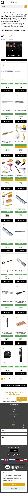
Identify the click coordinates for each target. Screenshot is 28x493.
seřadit (8, 60)
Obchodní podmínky (14, 414)
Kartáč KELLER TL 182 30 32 (7, 271)
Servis (14, 411)
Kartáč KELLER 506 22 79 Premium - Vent (7, 142)
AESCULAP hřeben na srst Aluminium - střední (20, 209)
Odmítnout (14, 488)
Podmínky (17, 447)
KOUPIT (8, 90)
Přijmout (14, 484)
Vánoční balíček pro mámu (20, 175)
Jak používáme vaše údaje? (20, 401)
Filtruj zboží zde (21, 60)
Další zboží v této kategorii (14, 386)
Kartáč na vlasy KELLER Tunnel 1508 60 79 (20, 302)
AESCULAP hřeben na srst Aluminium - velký (7, 241)
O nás (14, 416)
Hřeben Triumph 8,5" (7, 110)
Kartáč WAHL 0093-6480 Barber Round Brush (7, 333)
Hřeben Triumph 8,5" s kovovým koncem (20, 80)
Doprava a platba (14, 404)
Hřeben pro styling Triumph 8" (20, 111)
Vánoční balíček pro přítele (20, 141)
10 (24, 378)
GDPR (14, 421)
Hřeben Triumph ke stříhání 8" (7, 80)
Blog (14, 406)
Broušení (14, 409)
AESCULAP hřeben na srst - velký (21, 271)
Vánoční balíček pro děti (7, 208)
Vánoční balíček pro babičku (7, 175)
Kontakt (14, 419)
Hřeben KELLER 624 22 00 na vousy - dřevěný (20, 333)
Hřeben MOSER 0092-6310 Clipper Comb (20, 363)
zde (14, 480)
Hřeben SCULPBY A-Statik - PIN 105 (21, 241)
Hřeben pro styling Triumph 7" (7, 302)
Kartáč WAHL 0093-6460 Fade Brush (7, 363)
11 (2, 381)
